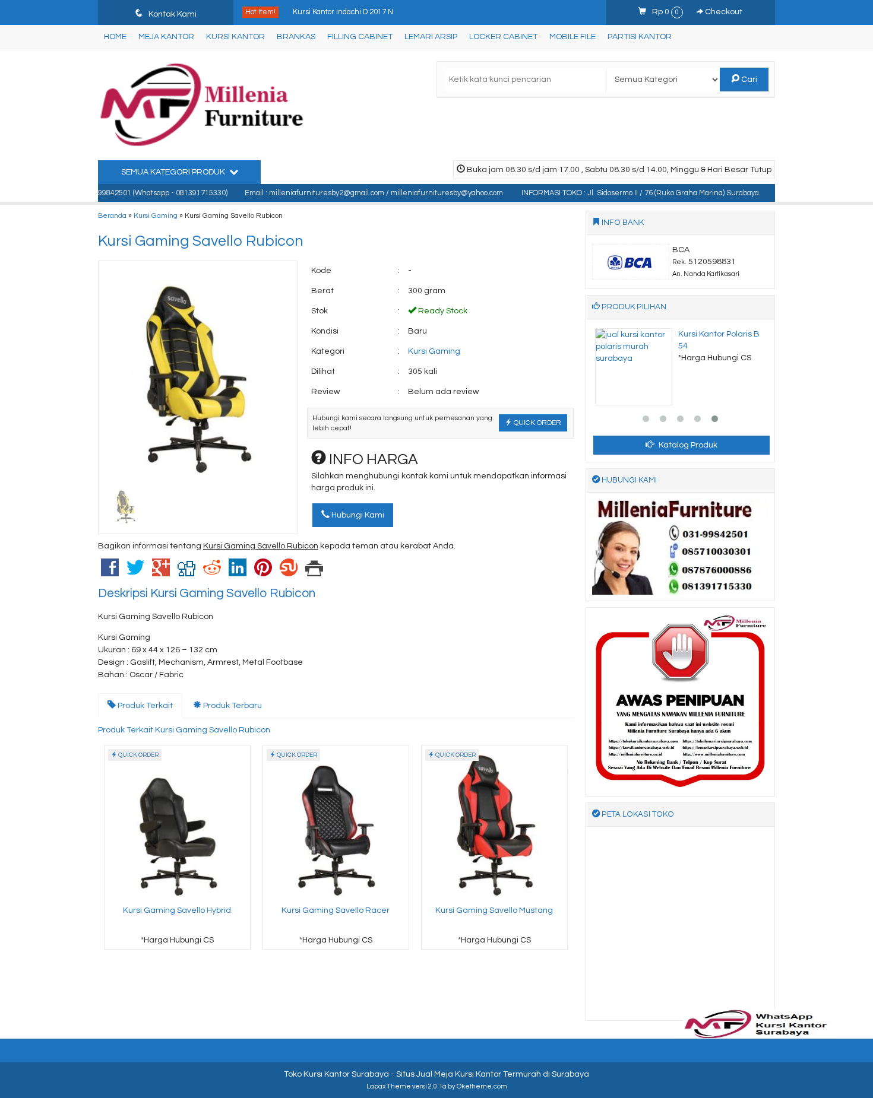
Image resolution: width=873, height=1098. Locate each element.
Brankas (296, 37)
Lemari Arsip (430, 37)
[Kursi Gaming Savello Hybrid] (177, 823)
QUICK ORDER (536, 422)
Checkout (722, 12)
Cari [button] (748, 79)
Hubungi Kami (357, 515)
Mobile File (572, 37)
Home (115, 37)
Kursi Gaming (156, 215)
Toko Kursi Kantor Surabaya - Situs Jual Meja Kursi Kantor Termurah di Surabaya (436, 1074)
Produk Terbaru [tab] (231, 706)
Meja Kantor (166, 37)
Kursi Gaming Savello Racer (335, 910)
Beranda (112, 215)
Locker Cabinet (503, 37)
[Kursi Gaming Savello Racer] (336, 823)
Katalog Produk (687, 445)
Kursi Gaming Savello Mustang (494, 910)
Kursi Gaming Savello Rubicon (200, 241)
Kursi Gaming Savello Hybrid (177, 910)
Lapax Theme (388, 1086)
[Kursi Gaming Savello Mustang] (494, 823)
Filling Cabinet (360, 37)
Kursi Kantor (235, 37)
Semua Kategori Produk (174, 172)
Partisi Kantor (640, 37)
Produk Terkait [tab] (144, 706)
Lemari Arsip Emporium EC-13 (344, 22)
